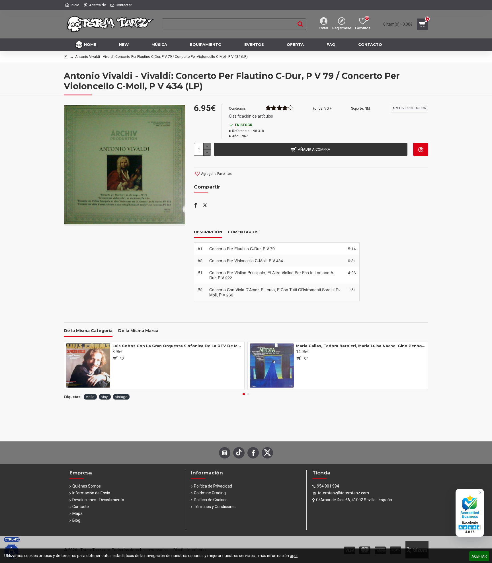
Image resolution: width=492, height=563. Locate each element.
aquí (294, 555)
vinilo (90, 397)
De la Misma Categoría (88, 330)
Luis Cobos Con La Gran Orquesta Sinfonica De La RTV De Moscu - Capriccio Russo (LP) (177, 345)
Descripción (208, 232)
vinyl (104, 397)
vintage (121, 397)
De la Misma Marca (138, 330)
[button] (244, 394)
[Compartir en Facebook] (195, 206)
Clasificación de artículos (251, 116)
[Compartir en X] (205, 206)
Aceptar (479, 556)
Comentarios (243, 232)
